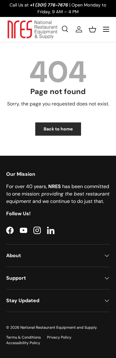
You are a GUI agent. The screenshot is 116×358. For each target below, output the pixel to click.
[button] (92, 29)
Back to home (58, 129)
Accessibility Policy (23, 342)
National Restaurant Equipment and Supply (58, 327)
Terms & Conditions (23, 337)
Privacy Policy (59, 337)
